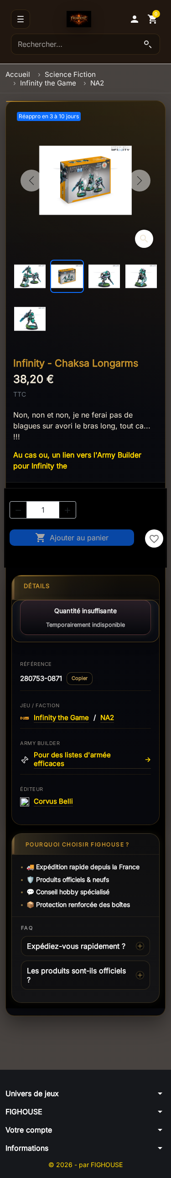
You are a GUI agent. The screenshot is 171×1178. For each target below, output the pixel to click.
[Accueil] (79, 19)
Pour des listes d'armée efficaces (92, 759)
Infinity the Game (61, 718)
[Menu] (20, 19)
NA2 (107, 718)
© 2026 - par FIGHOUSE (85, 1164)
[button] (134, 19)
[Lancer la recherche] (147, 44)
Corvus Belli (53, 801)
